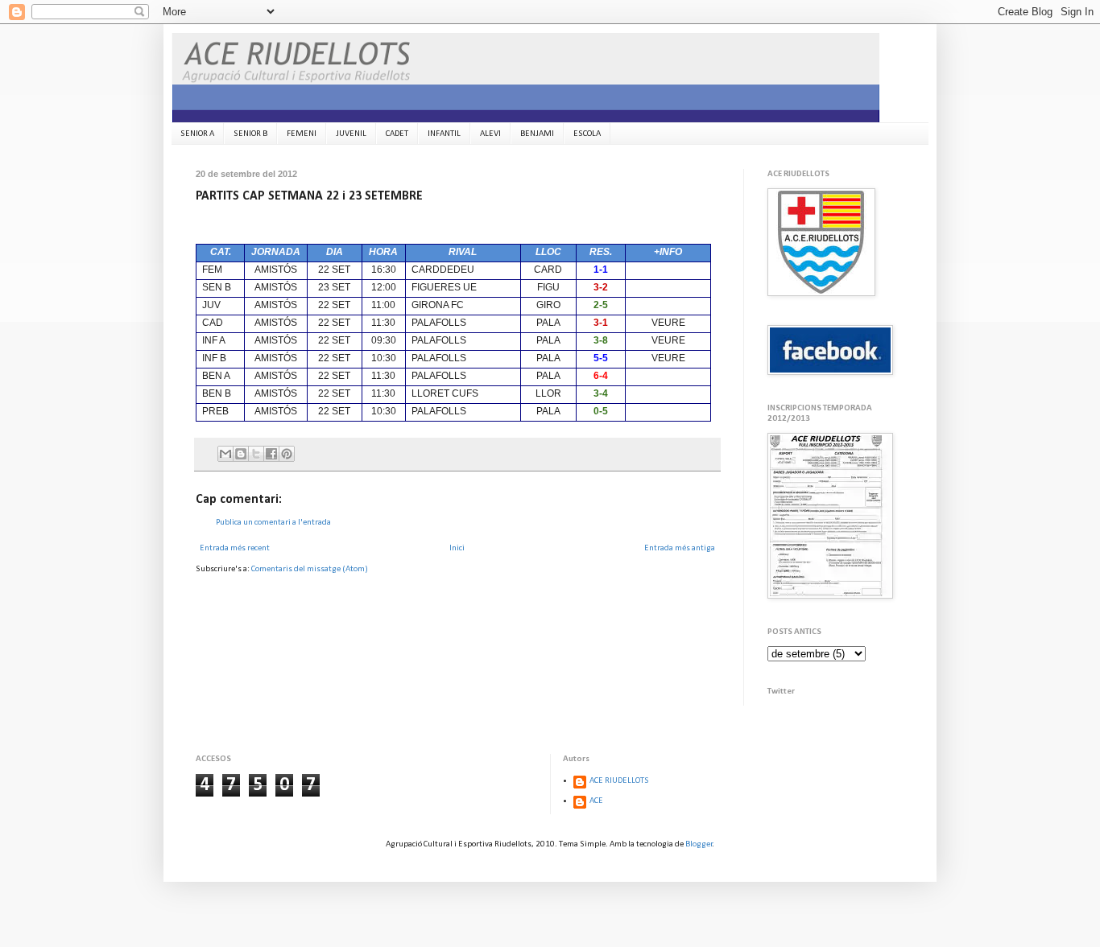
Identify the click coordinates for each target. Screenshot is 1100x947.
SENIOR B (250, 134)
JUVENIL (351, 134)
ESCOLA (587, 134)
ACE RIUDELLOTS (619, 780)
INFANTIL (444, 134)
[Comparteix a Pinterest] (287, 454)
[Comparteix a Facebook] (271, 454)
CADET (397, 134)
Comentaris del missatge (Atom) (309, 569)
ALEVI (490, 134)
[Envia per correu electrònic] (225, 454)
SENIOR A (197, 134)
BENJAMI (537, 134)
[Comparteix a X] (256, 454)
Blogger (699, 844)
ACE (596, 801)
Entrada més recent (235, 548)
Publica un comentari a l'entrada (273, 522)
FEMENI (301, 134)
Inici (457, 548)
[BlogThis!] (241, 454)
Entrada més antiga (679, 548)
